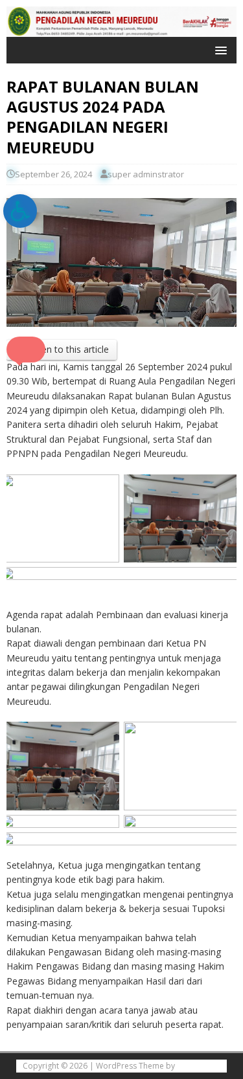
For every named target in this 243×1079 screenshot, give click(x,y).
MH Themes (198, 1065)
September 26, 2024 (53, 174)
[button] (218, 49)
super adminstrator (146, 174)
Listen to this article (68, 349)
